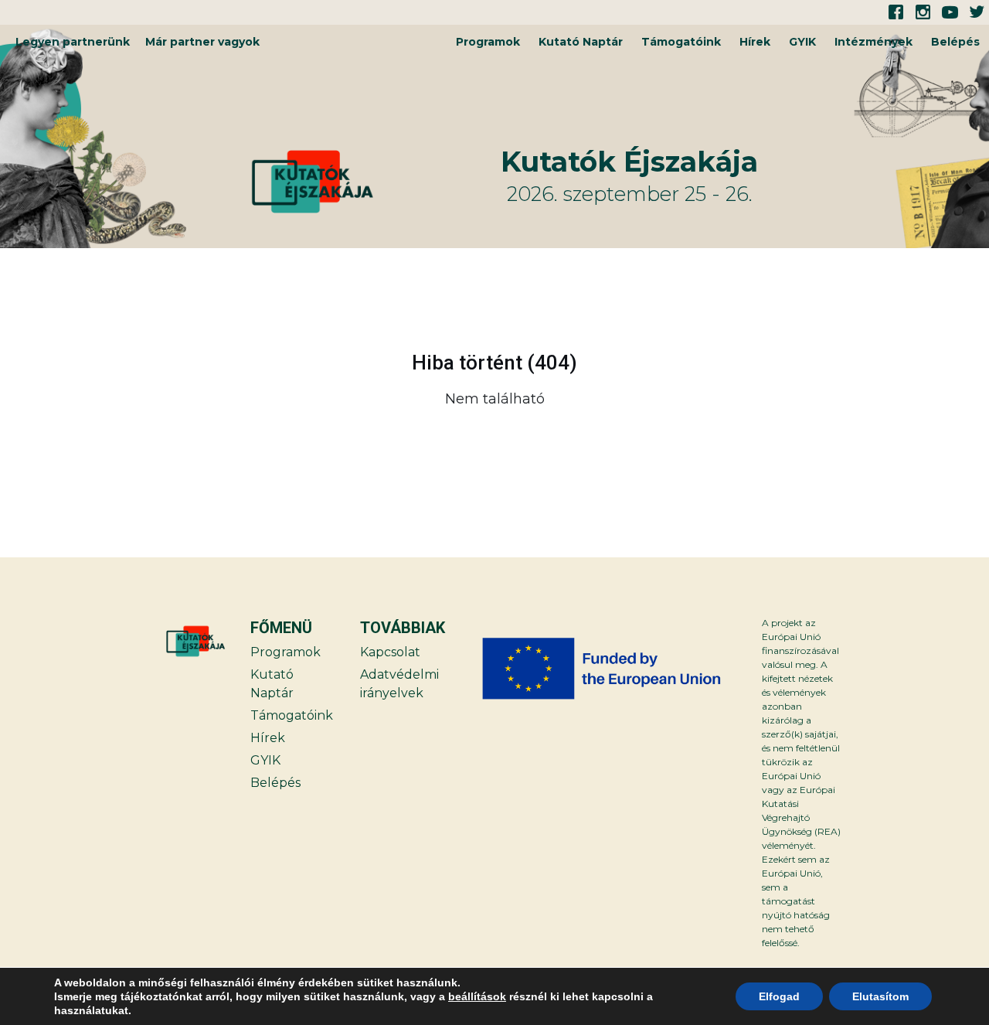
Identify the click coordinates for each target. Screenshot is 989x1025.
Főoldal (916, 438)
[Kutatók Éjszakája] (373, 182)
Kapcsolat (390, 652)
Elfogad (779, 996)
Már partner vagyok (202, 42)
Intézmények (873, 42)
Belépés (955, 42)
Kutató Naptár (581, 42)
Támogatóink (681, 42)
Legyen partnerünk (72, 42)
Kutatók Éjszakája (629, 162)
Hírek (754, 42)
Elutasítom (880, 996)
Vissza (72, 438)
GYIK (802, 42)
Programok (488, 42)
